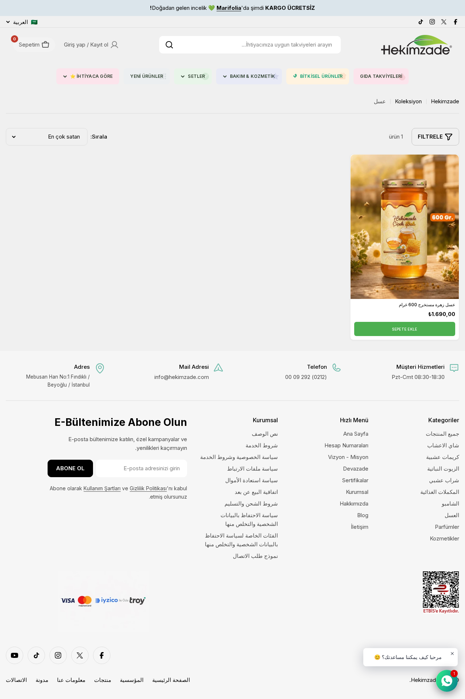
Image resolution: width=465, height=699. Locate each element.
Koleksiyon (408, 101)
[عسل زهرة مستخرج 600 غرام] (405, 227)
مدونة (42, 679)
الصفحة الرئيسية (171, 679)
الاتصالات (16, 679)
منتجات (102, 679)
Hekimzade (445, 101)
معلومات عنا (71, 679)
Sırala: (98, 136)
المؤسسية (131, 679)
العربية (25, 22)
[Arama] (169, 44)
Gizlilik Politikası (148, 488)
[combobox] (250, 44)
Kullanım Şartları (102, 488)
